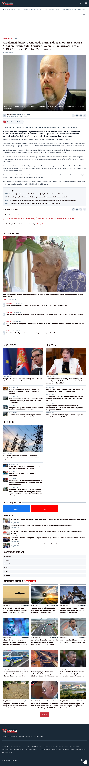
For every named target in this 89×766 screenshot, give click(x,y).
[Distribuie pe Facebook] (77, 115)
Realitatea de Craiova (21, 115)
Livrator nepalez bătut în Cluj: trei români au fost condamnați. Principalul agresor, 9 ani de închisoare (15, 675)
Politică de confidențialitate (25, 736)
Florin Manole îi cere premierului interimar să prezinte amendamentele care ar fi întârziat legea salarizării (25, 482)
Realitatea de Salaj (74, 746)
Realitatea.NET (5, 746)
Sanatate (9, 312)
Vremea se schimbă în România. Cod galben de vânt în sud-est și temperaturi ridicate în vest (43, 610)
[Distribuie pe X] (84, 115)
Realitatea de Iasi (56, 749)
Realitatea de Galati (7, 749)
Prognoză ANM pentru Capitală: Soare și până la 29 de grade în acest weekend (34, 203)
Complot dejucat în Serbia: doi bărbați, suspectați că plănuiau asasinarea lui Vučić (36, 194)
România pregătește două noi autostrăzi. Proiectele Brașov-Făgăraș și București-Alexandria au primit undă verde (44, 675)
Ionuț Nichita (54, 637)
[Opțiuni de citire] (85, 762)
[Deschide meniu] (86, 3)
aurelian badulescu (15, 218)
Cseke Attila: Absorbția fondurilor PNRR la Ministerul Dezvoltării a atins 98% (24, 467)
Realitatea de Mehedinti (44, 749)
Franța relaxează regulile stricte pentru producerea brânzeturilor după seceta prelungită (72, 610)
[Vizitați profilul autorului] (4, 115)
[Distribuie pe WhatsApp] (80, 115)
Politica (8, 321)
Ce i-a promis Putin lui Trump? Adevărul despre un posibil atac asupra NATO (64, 416)
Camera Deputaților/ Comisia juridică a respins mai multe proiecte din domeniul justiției (37, 197)
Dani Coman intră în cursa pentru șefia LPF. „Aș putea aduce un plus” (72, 641)
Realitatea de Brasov (49, 746)
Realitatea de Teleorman (62, 746)
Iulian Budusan (81, 701)
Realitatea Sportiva (16, 746)
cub (5, 218)
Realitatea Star (26, 746)
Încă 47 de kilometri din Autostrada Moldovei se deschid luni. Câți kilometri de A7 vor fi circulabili (44, 642)
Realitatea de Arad (18, 749)
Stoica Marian (25, 605)
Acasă (6, 9)
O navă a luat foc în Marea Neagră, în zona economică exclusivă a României (25, 416)
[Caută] (80, 3)
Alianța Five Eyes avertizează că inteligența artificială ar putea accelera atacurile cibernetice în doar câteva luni (15, 643)
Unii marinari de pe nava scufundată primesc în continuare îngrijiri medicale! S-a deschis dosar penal (42, 200)
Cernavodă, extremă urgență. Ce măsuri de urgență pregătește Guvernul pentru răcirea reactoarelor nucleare (72, 707)
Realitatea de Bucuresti (68, 749)
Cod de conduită (39, 736)
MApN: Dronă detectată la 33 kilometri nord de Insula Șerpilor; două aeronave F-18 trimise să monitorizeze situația (15, 611)
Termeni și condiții (12, 736)
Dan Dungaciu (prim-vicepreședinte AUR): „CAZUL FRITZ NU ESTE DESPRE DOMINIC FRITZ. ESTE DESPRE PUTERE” (64, 398)
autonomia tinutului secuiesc (65, 218)
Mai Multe (44, 714)
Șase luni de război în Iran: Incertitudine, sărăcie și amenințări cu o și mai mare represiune (64, 390)
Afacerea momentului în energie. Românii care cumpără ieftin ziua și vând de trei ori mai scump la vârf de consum (22, 458)
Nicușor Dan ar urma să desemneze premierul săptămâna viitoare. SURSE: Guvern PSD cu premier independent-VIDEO (64, 408)
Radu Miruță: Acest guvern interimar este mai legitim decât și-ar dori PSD (30, 333)
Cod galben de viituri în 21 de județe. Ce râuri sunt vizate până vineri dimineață (15, 706)
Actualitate (18, 9)
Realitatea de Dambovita (31, 749)
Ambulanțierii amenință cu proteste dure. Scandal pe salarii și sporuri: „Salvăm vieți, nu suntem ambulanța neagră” (44, 314)
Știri (12, 9)
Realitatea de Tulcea (7, 752)
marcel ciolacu (29, 218)
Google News (41, 224)
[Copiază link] (73, 115)
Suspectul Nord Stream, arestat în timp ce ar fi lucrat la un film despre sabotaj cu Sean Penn (37, 305)
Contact (4, 736)
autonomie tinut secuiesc (45, 218)
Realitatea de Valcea (37, 746)
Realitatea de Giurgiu (81, 749)
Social (4, 299)
